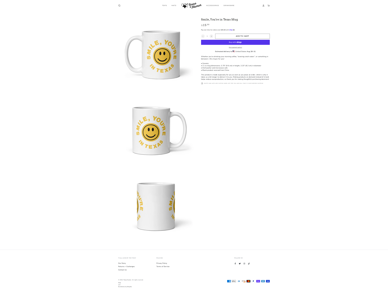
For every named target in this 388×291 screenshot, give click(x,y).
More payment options (235, 47)
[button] (119, 5)
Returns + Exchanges (126, 266)
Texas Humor (127, 280)
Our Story (122, 263)
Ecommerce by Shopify (125, 286)
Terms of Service (163, 266)
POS (119, 283)
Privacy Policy (161, 263)
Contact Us (122, 270)
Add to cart (242, 36)
